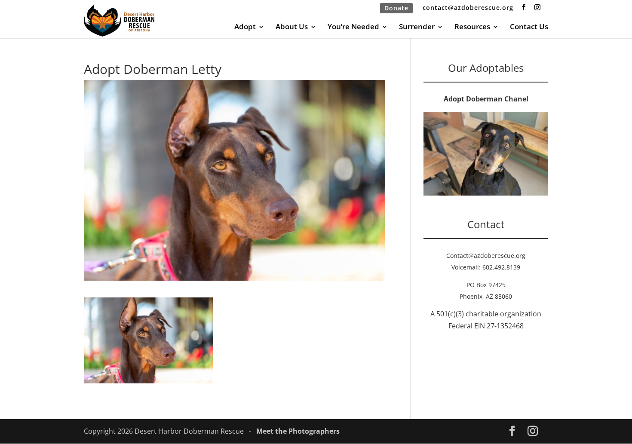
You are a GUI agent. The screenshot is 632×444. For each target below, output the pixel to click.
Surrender (417, 27)
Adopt (245, 27)
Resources (472, 27)
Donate (396, 8)
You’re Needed (353, 27)
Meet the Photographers (298, 431)
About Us (292, 27)
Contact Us (529, 27)
